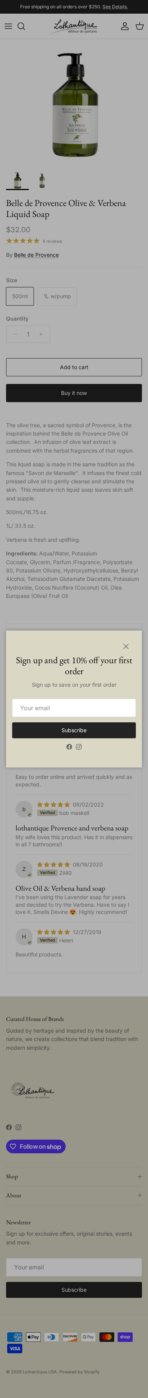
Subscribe (74, 730)
